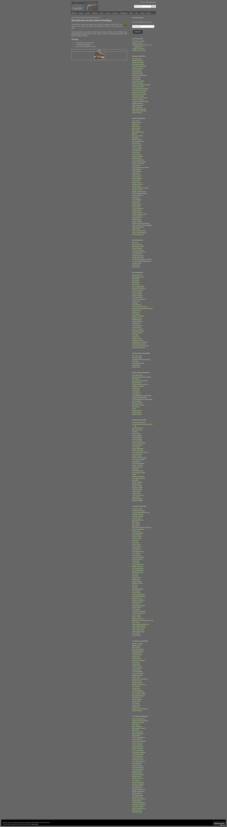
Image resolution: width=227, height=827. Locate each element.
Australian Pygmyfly (137, 516)
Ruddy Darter (136, 197)
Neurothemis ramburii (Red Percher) (142, 308)
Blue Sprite (135, 242)
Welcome (74, 13)
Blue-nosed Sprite (137, 244)
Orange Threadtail (137, 465)
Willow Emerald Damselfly (139, 111)
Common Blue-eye (137, 743)
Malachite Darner (137, 773)
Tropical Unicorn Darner (139, 613)
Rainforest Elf (136, 579)
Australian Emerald (137, 514)
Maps (101, 13)
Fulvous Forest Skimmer (139, 299)
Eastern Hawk (136, 544)
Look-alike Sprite (137, 254)
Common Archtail (137, 536)
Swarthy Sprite (136, 367)
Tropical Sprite (136, 705)
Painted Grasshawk (137, 572)
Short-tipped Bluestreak (138, 478)
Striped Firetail (136, 701)
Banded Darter (136, 126)
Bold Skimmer (136, 379)
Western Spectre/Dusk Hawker (140, 223)
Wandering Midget (137, 498)
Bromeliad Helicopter (138, 651)
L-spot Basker (136, 563)
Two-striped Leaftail (137, 806)
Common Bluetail (137, 248)
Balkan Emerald (136, 122)
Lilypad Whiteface (137, 178)
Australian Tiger (136, 518)
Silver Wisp (135, 480)
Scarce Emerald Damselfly (139, 90)
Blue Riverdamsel (137, 430)
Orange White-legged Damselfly (141, 84)
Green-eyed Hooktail (138, 163)
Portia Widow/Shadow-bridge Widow (142, 399)
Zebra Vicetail (136, 633)
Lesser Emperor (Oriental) (139, 306)
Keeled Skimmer (136, 175)
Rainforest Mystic (137, 581)
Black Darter (135, 124)
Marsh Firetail (136, 677)
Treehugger (135, 334)
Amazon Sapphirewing (138, 719)
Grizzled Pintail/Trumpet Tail (140, 384)
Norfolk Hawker (136, 186)
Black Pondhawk (136, 726)
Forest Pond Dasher (138, 754)
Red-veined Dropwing (138, 405)
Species (81, 13)
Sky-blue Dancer (137, 697)
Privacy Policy (35, 824)
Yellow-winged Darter (138, 234)
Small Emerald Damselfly (139, 94)
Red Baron (135, 587)
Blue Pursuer (135, 284)
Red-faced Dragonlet (138, 784)
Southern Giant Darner (138, 600)
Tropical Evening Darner (139, 611)
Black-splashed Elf (137, 375)
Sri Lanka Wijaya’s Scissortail (140, 345)
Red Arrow (135, 585)
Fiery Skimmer (136, 549)
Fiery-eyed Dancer (137, 668)
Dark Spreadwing (137, 71)
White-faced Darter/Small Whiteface (142, 225)
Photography (123, 13)
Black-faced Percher (138, 520)
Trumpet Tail (135, 336)
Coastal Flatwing (137, 435)
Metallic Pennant (137, 776)
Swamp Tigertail (136, 607)
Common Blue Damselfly (139, 66)
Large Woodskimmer (138, 767)
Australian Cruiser (137, 509)
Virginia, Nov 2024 (137, 43)
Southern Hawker (137, 212)
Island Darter (135, 173)
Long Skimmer (136, 180)
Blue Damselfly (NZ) (137, 428)
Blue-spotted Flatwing (138, 246)
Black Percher (136, 130)
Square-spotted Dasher (138, 799)
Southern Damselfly (137, 99)
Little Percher (136, 390)
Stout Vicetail (135, 603)
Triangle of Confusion (138, 48)
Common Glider (136, 538)
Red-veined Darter (137, 195)
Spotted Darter (136, 206)
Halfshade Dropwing (138, 386)
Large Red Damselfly (138, 81)
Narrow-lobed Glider (138, 570)
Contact (142, 13)
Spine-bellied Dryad (137, 795)
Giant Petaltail (136, 553)
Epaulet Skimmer (137, 158)
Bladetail (134, 134)
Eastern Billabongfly (137, 448)
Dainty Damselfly (137, 70)
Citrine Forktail (136, 658)
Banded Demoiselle (137, 60)
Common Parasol (137, 291)
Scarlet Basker (136, 323)
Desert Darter (136, 152)
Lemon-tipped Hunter (138, 564)
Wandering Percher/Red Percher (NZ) (142, 620)
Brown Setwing (136, 735)
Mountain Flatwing (137, 682)
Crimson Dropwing (137, 295)
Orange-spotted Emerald (139, 191)
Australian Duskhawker (138, 510)
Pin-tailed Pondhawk (138, 782)
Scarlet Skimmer (136, 327)
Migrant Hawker (136, 182)
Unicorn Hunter (136, 615)
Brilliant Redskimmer (138, 733)
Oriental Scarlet (136, 310)
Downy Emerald (136, 154)
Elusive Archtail (136, 546)
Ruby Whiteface (136, 199)
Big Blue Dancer (136, 645)
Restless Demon (136, 318)
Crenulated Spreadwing (138, 252)
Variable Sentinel (137, 338)
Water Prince (135, 622)
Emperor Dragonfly (137, 156)
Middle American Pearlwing (139, 679)
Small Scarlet (136, 407)
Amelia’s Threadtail (137, 643)
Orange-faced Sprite (138, 257)
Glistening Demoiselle (138, 363)
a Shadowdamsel (137, 653)
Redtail (134, 474)
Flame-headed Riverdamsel (140, 452)
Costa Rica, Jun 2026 (138, 41)
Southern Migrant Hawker (139, 214)
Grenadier (135, 303)
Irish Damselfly (136, 79)
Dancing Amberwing (137, 746)
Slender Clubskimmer (138, 791)
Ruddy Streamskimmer (138, 789)
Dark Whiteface (136, 150)
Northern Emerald (137, 189)
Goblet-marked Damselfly (139, 75)
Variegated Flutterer (137, 340)
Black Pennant (136, 128)
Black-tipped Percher (138, 277)
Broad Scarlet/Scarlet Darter (140, 380)
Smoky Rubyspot (137, 699)
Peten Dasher (136, 780)
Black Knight (135, 522)
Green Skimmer (136, 555)
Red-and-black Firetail (138, 692)
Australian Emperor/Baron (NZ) (141, 512)
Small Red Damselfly (138, 96)
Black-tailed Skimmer (138, 132)
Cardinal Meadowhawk (138, 737)
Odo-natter (115, 13)
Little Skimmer (136, 392)
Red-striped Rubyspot (138, 695)
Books (131, 13)
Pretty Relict (135, 469)
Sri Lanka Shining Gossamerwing (141, 261)
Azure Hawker (136, 121)
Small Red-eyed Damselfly (139, 98)
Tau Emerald (135, 609)
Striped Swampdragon (138, 605)
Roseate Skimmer (137, 787)
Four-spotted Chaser (138, 160)
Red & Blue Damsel (137, 471)
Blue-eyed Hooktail (137, 135)
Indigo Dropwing (136, 171)
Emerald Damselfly (137, 73)
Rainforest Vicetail (137, 583)
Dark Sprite (135, 361)
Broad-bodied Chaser (138, 141)
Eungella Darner (136, 548)
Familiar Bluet (136, 664)
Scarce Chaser (136, 201)
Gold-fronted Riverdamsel (139, 458)
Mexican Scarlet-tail (137, 778)
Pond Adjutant (136, 314)
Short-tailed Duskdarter (138, 596)
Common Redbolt (137, 293)
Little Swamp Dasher (138, 769)
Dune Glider (135, 542)
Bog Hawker (135, 137)
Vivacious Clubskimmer (138, 808)
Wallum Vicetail (136, 617)
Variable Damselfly (137, 103)
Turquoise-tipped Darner (139, 804)
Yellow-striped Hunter (138, 630)
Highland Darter (136, 169)
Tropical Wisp (136, 497)
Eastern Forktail (136, 666)
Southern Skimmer (137, 216)
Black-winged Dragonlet (139, 728)
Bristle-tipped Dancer (138, 649)
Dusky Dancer (136, 662)
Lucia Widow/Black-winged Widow (141, 395)
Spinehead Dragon (137, 602)
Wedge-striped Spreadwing (139, 708)
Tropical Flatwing (137, 489)
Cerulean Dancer (137, 654)
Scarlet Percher (136, 592)
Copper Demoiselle (137, 68)
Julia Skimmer (136, 388)
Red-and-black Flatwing (139, 694)
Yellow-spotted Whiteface (139, 232)
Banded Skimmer (137, 275)
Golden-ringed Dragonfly (139, 162)
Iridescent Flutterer (137, 559)
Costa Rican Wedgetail (138, 660)
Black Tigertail (136, 523)
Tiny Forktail (135, 703)
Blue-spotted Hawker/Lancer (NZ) (141, 527)
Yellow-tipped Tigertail (138, 631)
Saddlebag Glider (137, 319)
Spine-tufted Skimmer (138, 331)
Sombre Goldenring (137, 208)
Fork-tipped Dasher (137, 756)
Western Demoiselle (137, 105)
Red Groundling (136, 401)
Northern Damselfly (137, 83)
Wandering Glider (137, 414)
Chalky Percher (136, 531)
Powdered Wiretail (137, 467)
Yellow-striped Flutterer (138, 628)
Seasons (107, 13)
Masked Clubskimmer (138, 774)
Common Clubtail (137, 145)
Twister (134, 408)
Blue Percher (135, 282)
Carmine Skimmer (137, 739)
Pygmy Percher (136, 577)
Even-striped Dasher (138, 750)
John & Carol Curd (150, 2)
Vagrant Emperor (137, 217)
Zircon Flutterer (136, 635)
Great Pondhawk (137, 763)
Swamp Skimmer (137, 800)
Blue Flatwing (136, 647)
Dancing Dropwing (137, 297)
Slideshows (95, 13)
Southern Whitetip (137, 485)
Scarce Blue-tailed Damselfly (140, 88)
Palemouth (135, 576)
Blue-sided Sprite (137, 356)
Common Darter (136, 147)
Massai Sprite (136, 365)
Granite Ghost (136, 301)
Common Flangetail (137, 290)
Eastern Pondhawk (137, 748)
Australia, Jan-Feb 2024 (139, 50)
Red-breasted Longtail (138, 472)
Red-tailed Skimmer (137, 786)
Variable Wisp (136, 265)
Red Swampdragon (137, 589)
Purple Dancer (136, 688)
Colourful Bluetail (137, 437)
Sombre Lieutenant (137, 329)
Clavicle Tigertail (136, 535)
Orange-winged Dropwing (139, 193)
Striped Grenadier (137, 332)
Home (73, 17)
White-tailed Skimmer (138, 227)
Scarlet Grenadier (137, 325)
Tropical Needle (136, 491)
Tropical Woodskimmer (138, 802)
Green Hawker (136, 165)
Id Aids (88, 13)
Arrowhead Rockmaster (138, 422)
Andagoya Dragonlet (138, 722)
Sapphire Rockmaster (138, 476)
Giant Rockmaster (137, 454)
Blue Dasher (135, 280)
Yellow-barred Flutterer (138, 347)
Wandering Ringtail (137, 500)
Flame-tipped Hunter (138, 551)
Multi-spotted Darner (138, 568)
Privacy (149, 13)
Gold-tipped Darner (137, 759)
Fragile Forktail (136, 669)
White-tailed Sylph (137, 812)
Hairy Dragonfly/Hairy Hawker (140, 167)
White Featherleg (137, 107)
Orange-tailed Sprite (138, 255)
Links (136, 13)
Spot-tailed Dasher (137, 797)
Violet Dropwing (136, 219)
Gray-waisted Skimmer (138, 761)
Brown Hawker (136, 143)
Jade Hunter (135, 561)
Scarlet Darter (136, 203)
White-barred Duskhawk (139, 344)
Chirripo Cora (136, 656)
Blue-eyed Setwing (137, 732)
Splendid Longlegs (137, 487)
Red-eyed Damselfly (138, 86)
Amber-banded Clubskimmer (140, 720)
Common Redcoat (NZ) (138, 443)
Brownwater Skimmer (138, 529)
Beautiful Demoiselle (138, 62)
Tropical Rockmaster (138, 495)
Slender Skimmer (137, 204)
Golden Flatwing (136, 456)
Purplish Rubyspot (137, 690)
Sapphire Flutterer (137, 321)
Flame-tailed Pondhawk (138, 752)
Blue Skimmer (136, 525)
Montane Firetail (136, 681)
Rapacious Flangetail (138, 316)
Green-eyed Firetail (137, 673)
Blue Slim (134, 431)
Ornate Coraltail (136, 263)
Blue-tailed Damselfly (138, 64)
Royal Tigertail (136, 590)
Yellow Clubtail (136, 229)
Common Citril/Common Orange (141, 359)
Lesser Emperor (136, 176)
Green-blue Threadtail (138, 459)
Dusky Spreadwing (137, 444)
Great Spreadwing (137, 671)
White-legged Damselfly (139, 109)
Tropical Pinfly (136, 493)
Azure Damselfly (136, 58)
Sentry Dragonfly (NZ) (138, 594)
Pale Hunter (135, 574)
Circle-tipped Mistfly (137, 533)
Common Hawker (137, 149)
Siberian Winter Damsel (138, 92)
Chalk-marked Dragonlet (139, 741)
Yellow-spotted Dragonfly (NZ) (140, 624)
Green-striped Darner (138, 557)
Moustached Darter (137, 184)
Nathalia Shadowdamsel (139, 684)
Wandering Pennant (137, 618)
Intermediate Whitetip (138, 463)
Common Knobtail (137, 745)
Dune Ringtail (136, 446)
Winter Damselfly (137, 112)
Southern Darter (136, 210)
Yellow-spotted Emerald (138, 230)
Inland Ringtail (136, 461)
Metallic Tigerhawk (137, 566)
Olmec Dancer (136, 686)
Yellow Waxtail (136, 267)
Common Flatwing (137, 441)
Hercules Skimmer (137, 765)
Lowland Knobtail (137, 771)
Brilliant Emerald (136, 139)
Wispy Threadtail (137, 710)
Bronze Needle (136, 433)
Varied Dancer (136, 707)
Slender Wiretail (136, 484)
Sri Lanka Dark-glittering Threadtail (142, 259)
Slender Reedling (137, 482)
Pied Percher (135, 312)
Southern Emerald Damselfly (140, 101)
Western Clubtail (136, 221)
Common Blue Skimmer (139, 288)
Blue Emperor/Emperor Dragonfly (141, 377)
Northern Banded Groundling (140, 188)
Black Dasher (136, 724)
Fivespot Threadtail (137, 450)
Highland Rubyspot (137, 675)
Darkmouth (135, 540)
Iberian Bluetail (136, 77)
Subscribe (137, 32)
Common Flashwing (137, 250)
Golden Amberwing (137, 758)
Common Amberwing (138, 286)
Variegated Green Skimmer (139, 342)
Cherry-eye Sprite (137, 357)
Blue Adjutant (136, 278)
